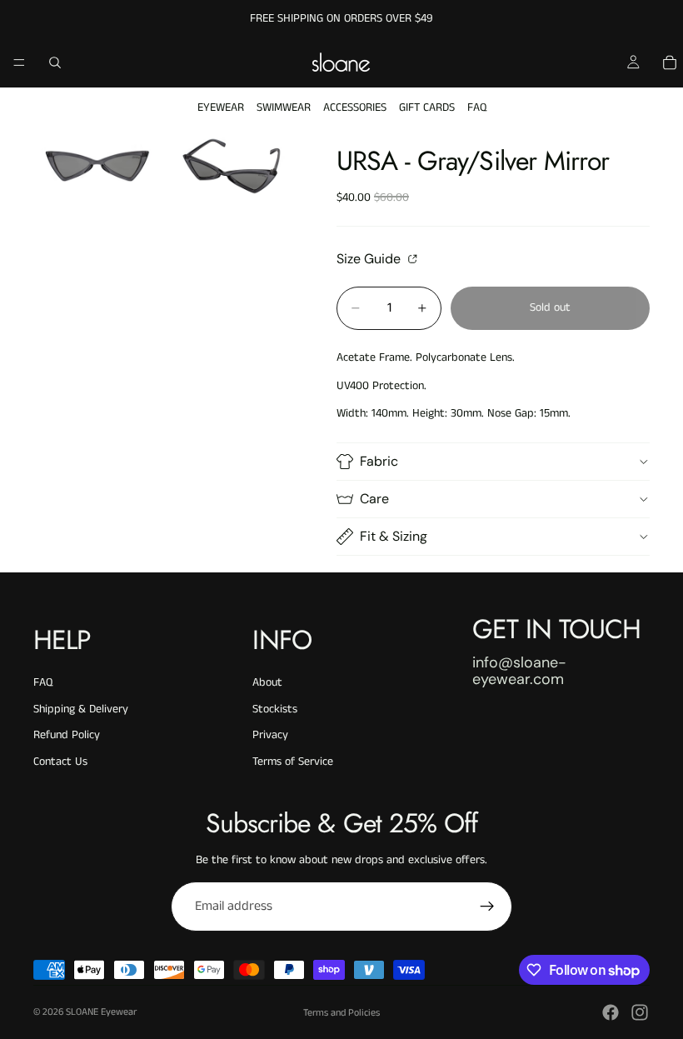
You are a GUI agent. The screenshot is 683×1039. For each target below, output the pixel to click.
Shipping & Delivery (80, 709)
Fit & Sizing (393, 536)
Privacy (270, 735)
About (267, 682)
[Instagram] (640, 1012)
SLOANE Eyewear (101, 1012)
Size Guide (370, 258)
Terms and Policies (341, 1013)
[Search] (55, 62)
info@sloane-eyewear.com (519, 670)
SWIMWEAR (284, 107)
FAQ (476, 107)
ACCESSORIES (354, 107)
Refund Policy (66, 735)
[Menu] (19, 62)
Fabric (379, 461)
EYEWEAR (220, 107)
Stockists (274, 709)
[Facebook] (611, 1012)
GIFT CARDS (427, 107)
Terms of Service (292, 761)
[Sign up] (487, 906)
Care (374, 498)
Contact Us (60, 761)
